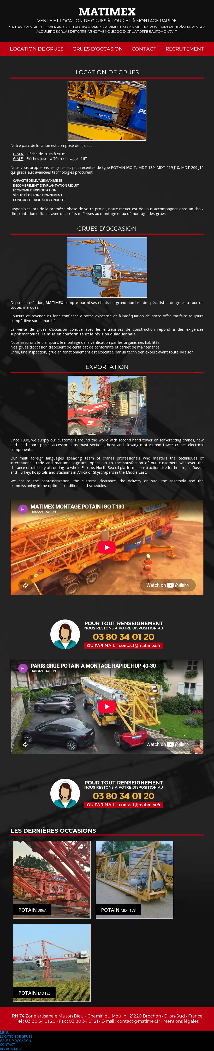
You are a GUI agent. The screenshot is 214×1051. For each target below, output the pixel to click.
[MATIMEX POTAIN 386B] (51, 880)
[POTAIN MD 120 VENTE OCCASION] (51, 963)
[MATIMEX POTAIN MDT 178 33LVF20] (134, 880)
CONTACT (7, 1044)
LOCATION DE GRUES (16, 1036)
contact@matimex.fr (138, 1021)
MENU (4, 1032)
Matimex (107, 11)
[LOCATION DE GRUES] (107, 111)
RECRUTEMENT (11, 1049)
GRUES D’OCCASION (15, 1040)
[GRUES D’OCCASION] (107, 267)
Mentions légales (181, 1021)
